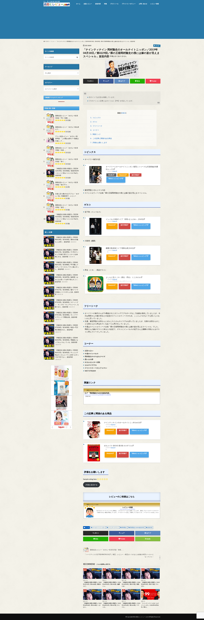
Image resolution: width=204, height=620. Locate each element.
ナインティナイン (113, 527)
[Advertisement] (102, 24)
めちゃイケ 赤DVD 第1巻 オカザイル (118, 446)
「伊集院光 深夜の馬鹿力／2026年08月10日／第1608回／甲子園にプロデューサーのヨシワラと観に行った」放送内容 (67, 265)
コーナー (94, 130)
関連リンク (95, 134)
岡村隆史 (124, 527)
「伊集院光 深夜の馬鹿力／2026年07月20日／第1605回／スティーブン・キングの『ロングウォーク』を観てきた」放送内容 (67, 303)
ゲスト (94, 122)
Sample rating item (90, 479)
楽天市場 (135, 175)
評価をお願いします (98, 142)
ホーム (78, 4)
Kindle (110, 175)
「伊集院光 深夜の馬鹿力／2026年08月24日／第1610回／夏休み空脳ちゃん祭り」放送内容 (66, 239)
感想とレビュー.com (142, 617)
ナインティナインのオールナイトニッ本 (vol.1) (122, 422)
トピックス (95, 118)
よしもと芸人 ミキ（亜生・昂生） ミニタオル (123, 277)
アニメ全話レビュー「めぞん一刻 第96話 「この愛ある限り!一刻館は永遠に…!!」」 (67, 138)
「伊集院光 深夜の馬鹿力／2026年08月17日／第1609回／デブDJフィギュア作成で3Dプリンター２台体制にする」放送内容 (66, 253)
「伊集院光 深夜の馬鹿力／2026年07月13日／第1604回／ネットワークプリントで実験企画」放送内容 (66, 316)
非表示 (123, 113)
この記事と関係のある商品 (101, 138)
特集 (105, 4)
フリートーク (96, 126)
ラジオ (87, 527)
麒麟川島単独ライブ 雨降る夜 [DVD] (119, 248)
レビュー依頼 (154, 4)
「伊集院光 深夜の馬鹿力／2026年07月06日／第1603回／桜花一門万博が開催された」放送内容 (66, 328)
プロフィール (114, 4)
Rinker (114, 171)
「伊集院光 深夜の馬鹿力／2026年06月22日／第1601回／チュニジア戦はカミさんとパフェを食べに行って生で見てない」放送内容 (67, 354)
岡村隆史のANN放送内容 (137, 527)
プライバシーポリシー (129, 4)
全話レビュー (88, 4)
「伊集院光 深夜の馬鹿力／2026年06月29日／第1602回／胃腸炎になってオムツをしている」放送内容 (66, 341)
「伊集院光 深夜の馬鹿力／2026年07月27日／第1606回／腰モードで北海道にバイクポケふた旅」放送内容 (67, 291)
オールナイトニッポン (98, 527)
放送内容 (98, 4)
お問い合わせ (143, 4)
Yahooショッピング (115, 178)
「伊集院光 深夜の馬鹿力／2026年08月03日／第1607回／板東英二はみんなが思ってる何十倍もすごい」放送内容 (67, 278)
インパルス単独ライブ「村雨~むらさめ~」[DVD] (124, 219)
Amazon (122, 175)
